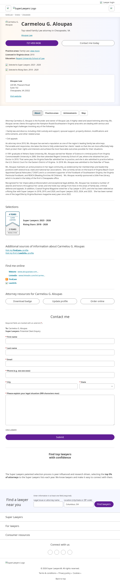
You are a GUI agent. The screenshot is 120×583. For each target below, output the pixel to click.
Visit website (15, 96)
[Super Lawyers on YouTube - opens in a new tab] (63, 552)
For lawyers (12, 526)
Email (9, 359)
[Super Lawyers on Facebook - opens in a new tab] (50, 552)
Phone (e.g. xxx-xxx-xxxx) (18, 370)
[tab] (37, 113)
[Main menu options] (8, 8)
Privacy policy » (65, 573)
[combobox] (48, 504)
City (8, 382)
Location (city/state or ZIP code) (78, 500)
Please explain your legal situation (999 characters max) (32, 393)
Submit (60, 437)
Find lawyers (104, 504)
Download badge (22, 301)
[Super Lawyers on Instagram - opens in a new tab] (56, 552)
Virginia (17, 15)
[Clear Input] (60, 504)
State (82, 382)
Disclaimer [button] (11, 430)
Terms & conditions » (48, 573)
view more (34, 51)
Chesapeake (26, 15)
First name (11, 337)
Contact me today (89, 43)
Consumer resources (18, 535)
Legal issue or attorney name (46, 500)
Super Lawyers (14, 517)
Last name (11, 348)
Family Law (9, 15)
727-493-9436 (61, 4)
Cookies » (77, 573)
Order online (97, 301)
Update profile (60, 301)
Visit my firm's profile (20, 253)
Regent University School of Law (30, 58)
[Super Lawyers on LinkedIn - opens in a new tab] (70, 552)
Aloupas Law (26, 35)
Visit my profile (17, 250)
